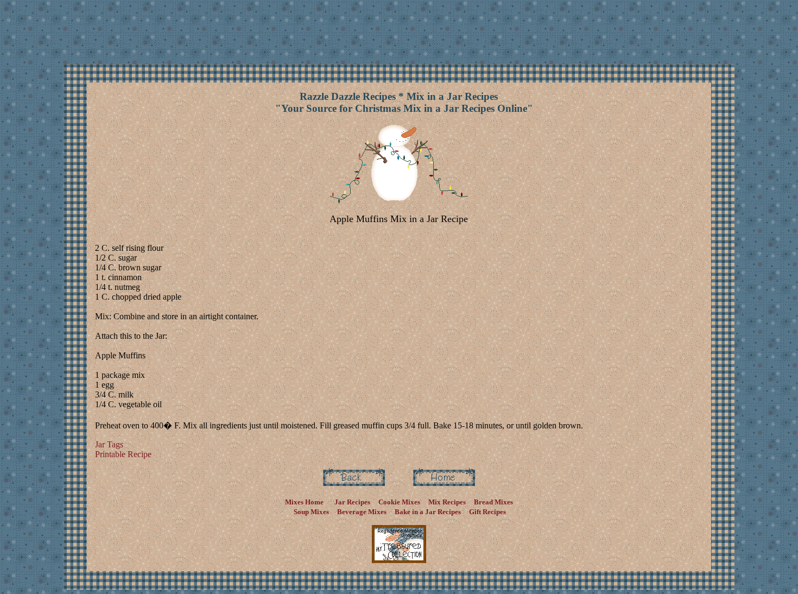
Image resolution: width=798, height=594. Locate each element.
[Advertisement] (401, 28)
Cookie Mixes (398, 502)
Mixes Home (304, 502)
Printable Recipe (123, 454)
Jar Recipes (352, 502)
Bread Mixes (493, 502)
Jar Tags (109, 444)
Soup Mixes (311, 512)
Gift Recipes (487, 512)
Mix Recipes (446, 502)
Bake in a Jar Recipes (427, 512)
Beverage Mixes (362, 512)
